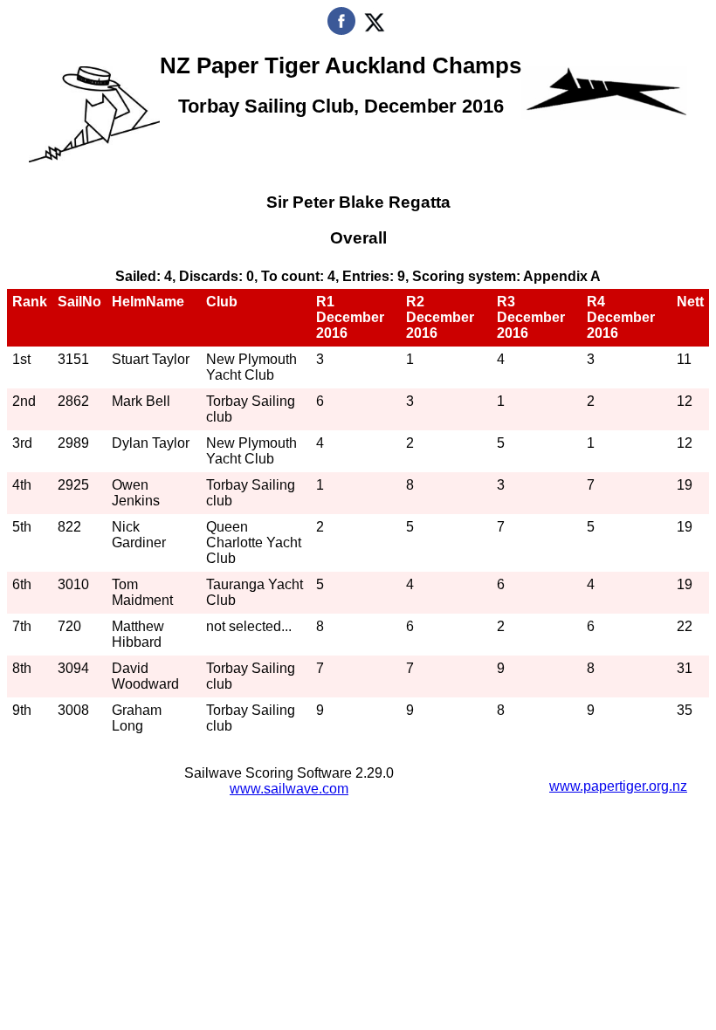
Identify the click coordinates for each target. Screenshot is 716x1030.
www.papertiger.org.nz (618, 786)
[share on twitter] (374, 30)
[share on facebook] (341, 30)
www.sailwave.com (289, 788)
